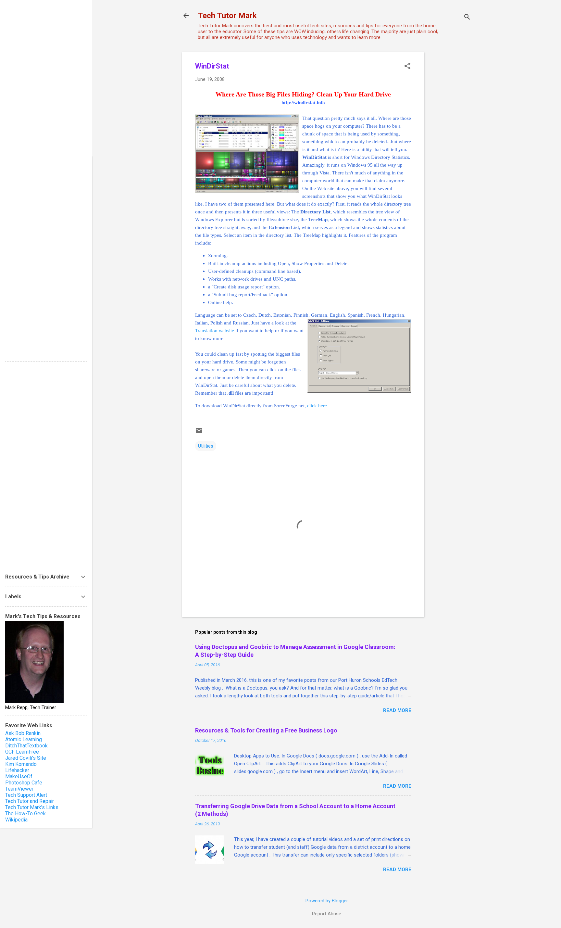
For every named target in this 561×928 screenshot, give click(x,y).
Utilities (205, 446)
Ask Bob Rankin (23, 733)
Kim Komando (21, 764)
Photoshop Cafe (23, 783)
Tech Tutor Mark (227, 15)
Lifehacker (17, 770)
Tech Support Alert (26, 795)
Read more (397, 710)
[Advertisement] (450, 149)
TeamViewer (19, 789)
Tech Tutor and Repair (29, 801)
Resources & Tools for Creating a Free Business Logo (266, 730)
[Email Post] (199, 433)
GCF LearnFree (22, 752)
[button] (407, 66)
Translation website (214, 330)
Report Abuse (326, 914)
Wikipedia (16, 820)
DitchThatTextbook (26, 746)
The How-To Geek (25, 813)
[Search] (467, 18)
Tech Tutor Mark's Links (31, 807)
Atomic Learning (23, 739)
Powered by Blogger (326, 901)
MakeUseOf (18, 776)
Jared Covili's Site (25, 758)
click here (317, 405)
